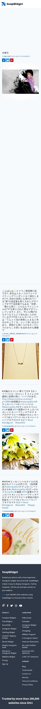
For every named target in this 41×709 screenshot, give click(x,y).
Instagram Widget (9, 628)
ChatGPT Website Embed (9, 637)
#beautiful (20, 422)
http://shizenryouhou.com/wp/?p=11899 (17, 400)
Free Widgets (7, 621)
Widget (15, 3)
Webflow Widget (8, 656)
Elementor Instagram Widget (9, 652)
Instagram (26, 56)
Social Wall (6, 625)
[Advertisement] (20, 31)
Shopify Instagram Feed (9, 646)
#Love (34, 407)
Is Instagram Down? (30, 638)
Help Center (26, 618)
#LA (4, 409)
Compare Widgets (9, 618)
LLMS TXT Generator (30, 656)
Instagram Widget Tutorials (29, 626)
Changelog (26, 631)
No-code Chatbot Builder (29, 646)
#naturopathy (27, 401)
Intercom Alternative (30, 641)
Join (3, 594)
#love (30, 420)
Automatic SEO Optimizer (28, 652)
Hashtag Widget (8, 632)
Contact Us (26, 674)
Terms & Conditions (30, 681)
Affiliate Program (29, 634)
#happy (31, 505)
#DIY (15, 409)
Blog (24, 666)
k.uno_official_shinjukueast (15, 333)
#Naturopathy (8, 407)
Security (25, 677)
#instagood (7, 422)
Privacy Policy (27, 684)
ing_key (7, 56)
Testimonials (27, 670)
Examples (26, 621)
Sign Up (5, 664)
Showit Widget (8, 641)
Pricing (5, 660)
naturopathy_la (10, 426)
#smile (5, 507)
